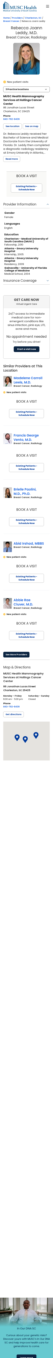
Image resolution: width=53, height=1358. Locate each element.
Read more (12, 158)
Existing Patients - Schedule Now (26, 413)
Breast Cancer (11, 21)
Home (6, 17)
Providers (17, 17)
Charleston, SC (33, 17)
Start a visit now (26, 349)
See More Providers (16, 654)
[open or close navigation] (47, 6)
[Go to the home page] (20, 7)
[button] (26, 89)
